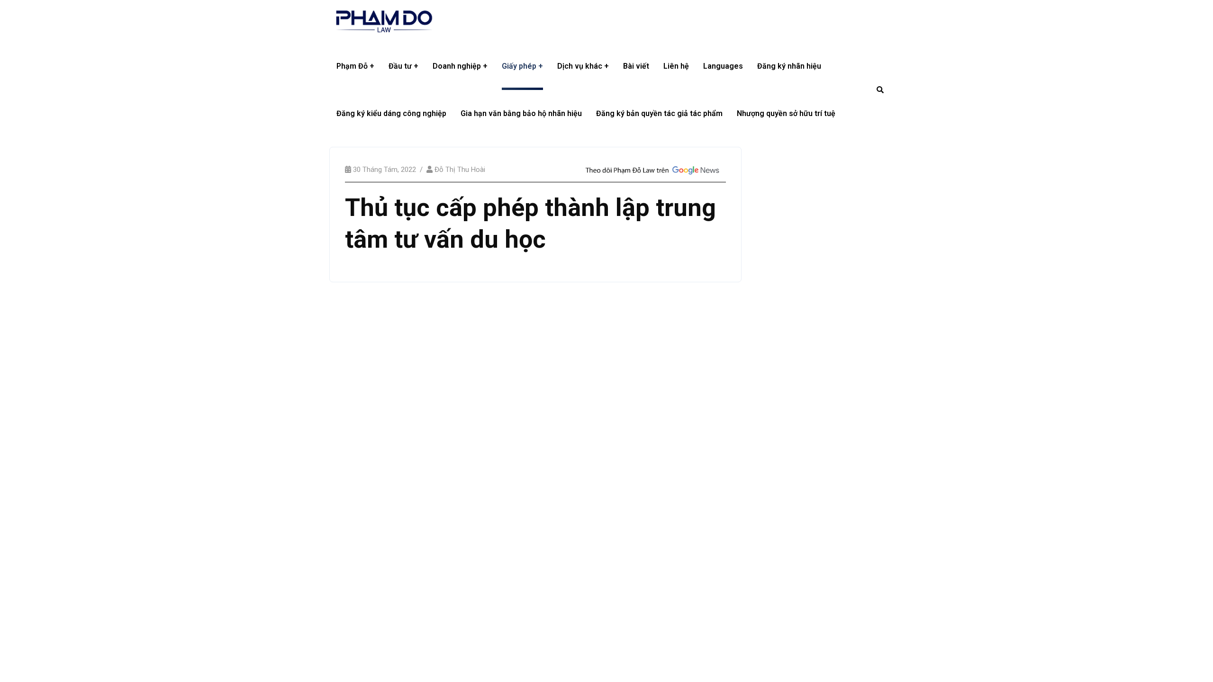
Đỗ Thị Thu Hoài (460, 169)
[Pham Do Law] (384, 21)
